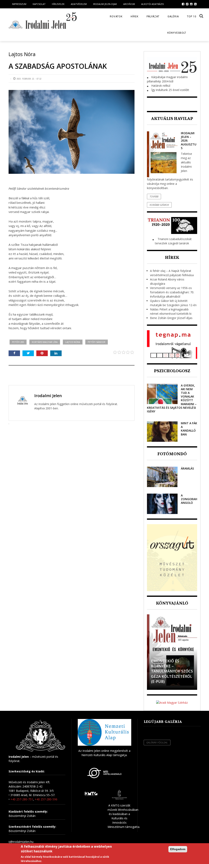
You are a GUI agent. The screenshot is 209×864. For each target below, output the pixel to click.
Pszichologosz (172, 370)
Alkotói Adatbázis (152, 4)
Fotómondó (172, 453)
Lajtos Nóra (72, 341)
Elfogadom (177, 849)
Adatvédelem (79, 4)
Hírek (134, 16)
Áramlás (187, 468)
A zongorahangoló (189, 499)
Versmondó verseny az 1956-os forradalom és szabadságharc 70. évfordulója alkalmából (172, 292)
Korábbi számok (159, 205)
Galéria (173, 16)
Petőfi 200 (18, 341)
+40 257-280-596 (46, 799)
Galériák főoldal (157, 742)
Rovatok (116, 16)
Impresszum (19, 4)
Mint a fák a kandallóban (189, 428)
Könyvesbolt (176, 32)
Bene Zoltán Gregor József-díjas (171, 318)
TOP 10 (191, 16)
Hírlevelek (58, 4)
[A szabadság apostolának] (72, 132)
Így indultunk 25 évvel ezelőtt (170, 90)
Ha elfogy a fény (168, 681)
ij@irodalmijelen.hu (21, 842)
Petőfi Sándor (96, 341)
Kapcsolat (39, 4)
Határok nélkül (160, 86)
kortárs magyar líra (45, 341)
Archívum (129, 4)
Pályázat (153, 16)
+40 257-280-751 (21, 799)
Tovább (154, 196)
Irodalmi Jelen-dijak (105, 4)
